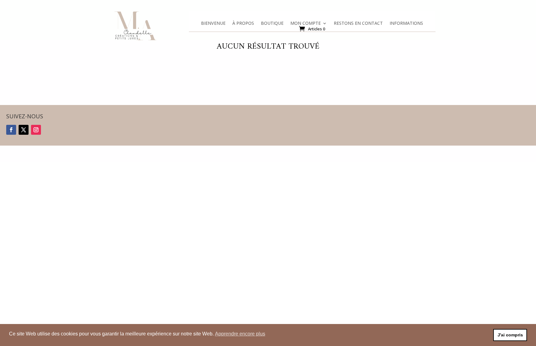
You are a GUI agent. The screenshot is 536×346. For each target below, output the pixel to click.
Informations (406, 24)
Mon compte (305, 24)
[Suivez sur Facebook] (11, 130)
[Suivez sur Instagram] (36, 130)
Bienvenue (213, 24)
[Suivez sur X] (24, 130)
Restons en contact (358, 24)
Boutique (272, 24)
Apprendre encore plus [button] (240, 333)
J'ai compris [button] (510, 334)
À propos (243, 24)
